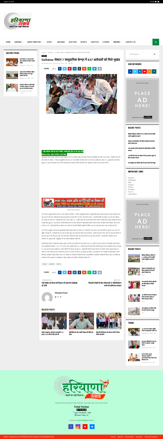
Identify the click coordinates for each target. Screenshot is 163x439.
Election (73, 42)
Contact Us (131, 42)
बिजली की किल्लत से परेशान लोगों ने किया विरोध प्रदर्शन (108, 333)
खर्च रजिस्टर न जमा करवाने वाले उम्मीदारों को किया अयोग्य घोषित (27, 61)
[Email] (92, 426)
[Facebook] (70, 426)
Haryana (17, 42)
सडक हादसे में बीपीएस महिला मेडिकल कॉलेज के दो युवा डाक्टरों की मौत (27, 73)
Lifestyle (95, 42)
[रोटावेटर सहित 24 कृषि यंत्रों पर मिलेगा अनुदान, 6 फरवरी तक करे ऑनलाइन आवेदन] (12, 88)
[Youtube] (85, 426)
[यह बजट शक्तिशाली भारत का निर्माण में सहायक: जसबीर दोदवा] (134, 344)
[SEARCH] (154, 54)
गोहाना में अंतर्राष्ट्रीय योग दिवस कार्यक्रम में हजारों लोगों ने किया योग (148, 270)
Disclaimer (139, 437)
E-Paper (106, 42)
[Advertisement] (118, 21)
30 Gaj (44, 264)
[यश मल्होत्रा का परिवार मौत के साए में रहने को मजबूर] (134, 311)
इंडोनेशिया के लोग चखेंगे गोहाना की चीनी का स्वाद (81, 333)
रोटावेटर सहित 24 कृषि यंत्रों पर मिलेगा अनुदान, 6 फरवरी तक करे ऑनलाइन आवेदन (27, 86)
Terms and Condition (151, 437)
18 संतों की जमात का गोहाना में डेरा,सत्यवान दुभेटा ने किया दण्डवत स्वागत (149, 297)
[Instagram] (78, 426)
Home (8, 42)
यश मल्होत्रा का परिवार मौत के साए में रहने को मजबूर (141, 163)
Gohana (44, 56)
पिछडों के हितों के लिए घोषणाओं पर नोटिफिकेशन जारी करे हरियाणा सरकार (104, 284)
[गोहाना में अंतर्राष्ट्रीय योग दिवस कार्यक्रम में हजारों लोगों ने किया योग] (134, 271)
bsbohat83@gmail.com (86, 420)
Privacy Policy (129, 437)
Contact (113, 437)
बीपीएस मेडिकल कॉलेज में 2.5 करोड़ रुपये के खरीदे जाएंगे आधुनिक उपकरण (148, 257)
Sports (84, 42)
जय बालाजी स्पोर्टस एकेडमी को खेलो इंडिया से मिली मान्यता (149, 283)
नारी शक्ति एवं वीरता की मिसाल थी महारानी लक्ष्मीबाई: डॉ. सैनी (60, 284)
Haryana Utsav (47, 63)
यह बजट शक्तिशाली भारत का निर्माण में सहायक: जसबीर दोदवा (149, 343)
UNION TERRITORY (34, 42)
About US (120, 437)
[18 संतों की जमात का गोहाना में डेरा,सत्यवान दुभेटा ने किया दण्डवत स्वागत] (134, 298)
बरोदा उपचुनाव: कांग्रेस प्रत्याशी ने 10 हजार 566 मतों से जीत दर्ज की (53, 333)
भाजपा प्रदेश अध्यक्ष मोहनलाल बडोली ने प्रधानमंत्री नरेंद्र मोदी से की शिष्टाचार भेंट (149, 357)
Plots (59, 264)
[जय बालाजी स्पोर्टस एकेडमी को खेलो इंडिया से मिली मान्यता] (134, 285)
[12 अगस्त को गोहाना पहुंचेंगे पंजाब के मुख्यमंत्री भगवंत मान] (134, 332)
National (61, 42)
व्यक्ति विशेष (116, 42)
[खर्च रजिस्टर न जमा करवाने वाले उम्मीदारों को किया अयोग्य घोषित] (12, 62)
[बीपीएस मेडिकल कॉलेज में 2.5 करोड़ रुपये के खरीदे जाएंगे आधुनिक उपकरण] (134, 258)
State (49, 42)
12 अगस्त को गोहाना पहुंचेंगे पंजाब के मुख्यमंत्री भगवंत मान (149, 330)
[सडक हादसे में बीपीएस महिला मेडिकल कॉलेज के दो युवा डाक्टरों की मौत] (12, 75)
